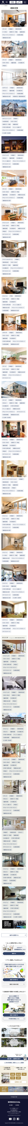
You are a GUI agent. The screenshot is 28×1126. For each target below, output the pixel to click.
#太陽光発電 (20, 35)
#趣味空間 (22, 32)
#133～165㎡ (14, 121)
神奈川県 (18, 1074)
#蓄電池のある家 (6, 37)
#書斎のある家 (21, 194)
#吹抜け (4, 65)
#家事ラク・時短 (13, 32)
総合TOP (7, 2)
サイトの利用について (14, 1108)
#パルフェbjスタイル (7, 259)
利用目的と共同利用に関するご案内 (14, 1111)
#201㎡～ (5, 90)
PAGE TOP (14, 1097)
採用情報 (17, 1105)
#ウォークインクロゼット (9, 35)
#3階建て (11, 29)
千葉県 (24, 1074)
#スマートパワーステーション (10, 479)
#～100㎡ (5, 32)
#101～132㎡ (14, 262)
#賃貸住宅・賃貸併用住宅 (19, 96)
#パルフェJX (5, 155)
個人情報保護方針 (14, 1110)
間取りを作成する (14, 979)
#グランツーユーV (7, 118)
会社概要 (11, 1105)
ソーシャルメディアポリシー (14, 1113)
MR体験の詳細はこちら (14, 1018)
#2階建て (16, 118)
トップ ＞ (2, 5)
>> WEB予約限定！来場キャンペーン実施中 (14, 1062)
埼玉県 (12, 1078)
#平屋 (11, 296)
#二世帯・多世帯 (6, 133)
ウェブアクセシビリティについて (14, 1115)
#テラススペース (6, 164)
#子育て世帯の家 (6, 127)
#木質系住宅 (5, 121)
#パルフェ (5, 296)
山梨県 (18, 1078)
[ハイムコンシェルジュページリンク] (14, 1089)
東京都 (12, 1074)
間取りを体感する (14, 1015)
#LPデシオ (5, 87)
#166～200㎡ (6, 62)
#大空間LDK (21, 62)
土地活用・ (13, 2)
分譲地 (19, 2)
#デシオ (4, 29)
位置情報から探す (18, 1082)
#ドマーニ (5, 620)
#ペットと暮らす (17, 127)
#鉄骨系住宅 (18, 29)
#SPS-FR (5, 332)
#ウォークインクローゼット (9, 667)
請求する (14, 953)
